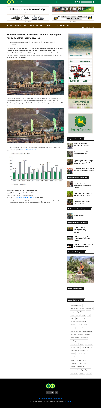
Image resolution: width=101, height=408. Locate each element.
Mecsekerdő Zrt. (81, 353)
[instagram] (77, 2)
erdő (88, 315)
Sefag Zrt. (87, 334)
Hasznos (63, 2)
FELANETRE (67, 401)
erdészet (80, 334)
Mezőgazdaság (64, 25)
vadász (88, 312)
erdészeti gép (74, 308)
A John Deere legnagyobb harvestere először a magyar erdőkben (82, 238)
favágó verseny (75, 337)
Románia (73, 366)
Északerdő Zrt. (84, 337)
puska (48, 202)
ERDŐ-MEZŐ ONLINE (20, 2)
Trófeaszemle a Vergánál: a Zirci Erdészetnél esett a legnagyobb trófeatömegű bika (83, 162)
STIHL (84, 305)
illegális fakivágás (87, 331)
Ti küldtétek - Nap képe (76, 252)
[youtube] (79, 2)
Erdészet (9, 25)
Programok (53, 2)
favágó (83, 315)
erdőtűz (73, 328)
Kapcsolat (70, 2)
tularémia (21, 202)
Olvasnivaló (11, 31)
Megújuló (39, 25)
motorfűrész (74, 344)
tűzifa (86, 324)
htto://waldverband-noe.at (28, 150)
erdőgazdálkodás (80, 312)
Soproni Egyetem (85, 370)
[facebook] (75, 2)
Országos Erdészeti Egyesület (78, 321)
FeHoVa (89, 373)
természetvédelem (83, 341)
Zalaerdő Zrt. (74, 357)
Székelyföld (73, 324)
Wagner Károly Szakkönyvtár (33, 202)
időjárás (81, 344)
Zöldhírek (47, 25)
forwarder (73, 363)
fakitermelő (80, 328)
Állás (42, 2)
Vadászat (18, 25)
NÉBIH (72, 315)
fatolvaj (73, 347)
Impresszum (43, 398)
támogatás (73, 334)
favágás (73, 353)
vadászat (82, 308)
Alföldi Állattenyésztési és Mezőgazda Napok (36, 201)
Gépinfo (25, 25)
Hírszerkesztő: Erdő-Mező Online (19, 42)
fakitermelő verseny (87, 347)
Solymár (43, 202)
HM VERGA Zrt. (19, 201)
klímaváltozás (88, 344)
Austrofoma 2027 (79, 215)
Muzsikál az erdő (54, 201)
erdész (78, 315)
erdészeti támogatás (76, 331)
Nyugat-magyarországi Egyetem (79, 360)
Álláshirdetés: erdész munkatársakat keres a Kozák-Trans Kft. (82, 185)
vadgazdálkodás (75, 370)
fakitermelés (89, 308)
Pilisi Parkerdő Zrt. (80, 318)
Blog (58, 2)
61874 (15, 44)
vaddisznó (82, 373)
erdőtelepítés (74, 373)
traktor (72, 318)
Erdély (72, 312)
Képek (46, 2)
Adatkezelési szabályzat (55, 398)
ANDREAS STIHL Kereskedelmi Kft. (79, 350)
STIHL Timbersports (83, 363)
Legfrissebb (31, 2)
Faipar (32, 25)
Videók (37, 2)
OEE (86, 328)
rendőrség (73, 341)
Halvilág (55, 25)
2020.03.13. (37, 42)
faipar (78, 347)
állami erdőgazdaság (76, 305)
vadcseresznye (14, 202)
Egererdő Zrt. (80, 366)
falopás (80, 324)
